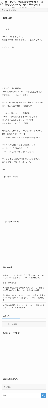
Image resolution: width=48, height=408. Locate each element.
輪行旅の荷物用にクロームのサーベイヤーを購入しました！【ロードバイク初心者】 (23, 306)
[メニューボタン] (46, 4)
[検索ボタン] (1, 4)
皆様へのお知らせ (10, 282)
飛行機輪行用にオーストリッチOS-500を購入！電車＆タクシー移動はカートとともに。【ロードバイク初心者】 (24, 297)
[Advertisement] (22, 65)
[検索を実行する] (43, 395)
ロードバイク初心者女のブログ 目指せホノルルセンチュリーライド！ (24, 3)
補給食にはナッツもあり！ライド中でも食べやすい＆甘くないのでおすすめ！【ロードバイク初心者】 (23, 276)
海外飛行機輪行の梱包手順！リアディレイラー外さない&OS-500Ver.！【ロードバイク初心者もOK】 (23, 288)
